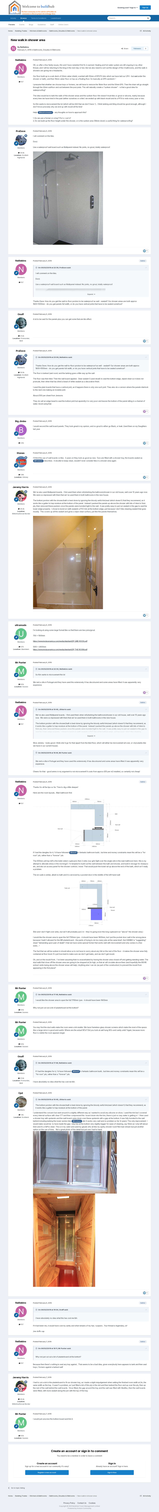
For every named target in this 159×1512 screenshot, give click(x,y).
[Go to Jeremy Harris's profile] (21, 495)
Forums (12, 24)
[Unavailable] (68, 198)
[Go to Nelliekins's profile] (13, 48)
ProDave (20, 131)
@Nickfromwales (45, 112)
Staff (52, 24)
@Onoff (73, 852)
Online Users (63, 24)
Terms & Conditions (38, 18)
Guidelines (42, 24)
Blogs (31, 24)
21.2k (22, 336)
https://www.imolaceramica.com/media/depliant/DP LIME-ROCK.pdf (60, 641)
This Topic (138, 18)
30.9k (22, 153)
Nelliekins (24, 47)
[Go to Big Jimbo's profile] (21, 430)
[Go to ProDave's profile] (21, 139)
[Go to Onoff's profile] (21, 323)
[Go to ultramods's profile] (21, 633)
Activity (13, 18)
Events (21, 24)
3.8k (22, 475)
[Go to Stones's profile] (21, 461)
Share (125, 48)
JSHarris (62, 709)
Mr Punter (20, 662)
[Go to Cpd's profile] (21, 1102)
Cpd (20, 1093)
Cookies (92, 1503)
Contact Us (81, 1503)
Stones (20, 453)
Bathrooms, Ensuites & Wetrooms (47, 50)
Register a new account (47, 1472)
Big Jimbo (20, 421)
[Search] (148, 18)
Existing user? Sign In (127, 8)
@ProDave (38, 461)
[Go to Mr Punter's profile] (21, 671)
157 (21, 82)
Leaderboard (56, 18)
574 (22, 647)
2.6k (22, 443)
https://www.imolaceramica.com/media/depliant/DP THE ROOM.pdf (60, 649)
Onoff (21, 314)
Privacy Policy (69, 1503)
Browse (23, 18)
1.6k (22, 1115)
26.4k (22, 509)
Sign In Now (112, 1472)
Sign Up (145, 7)
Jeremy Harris (21, 487)
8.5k (22, 684)
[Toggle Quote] (37, 268)
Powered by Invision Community (79, 1508)
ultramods (20, 625)
